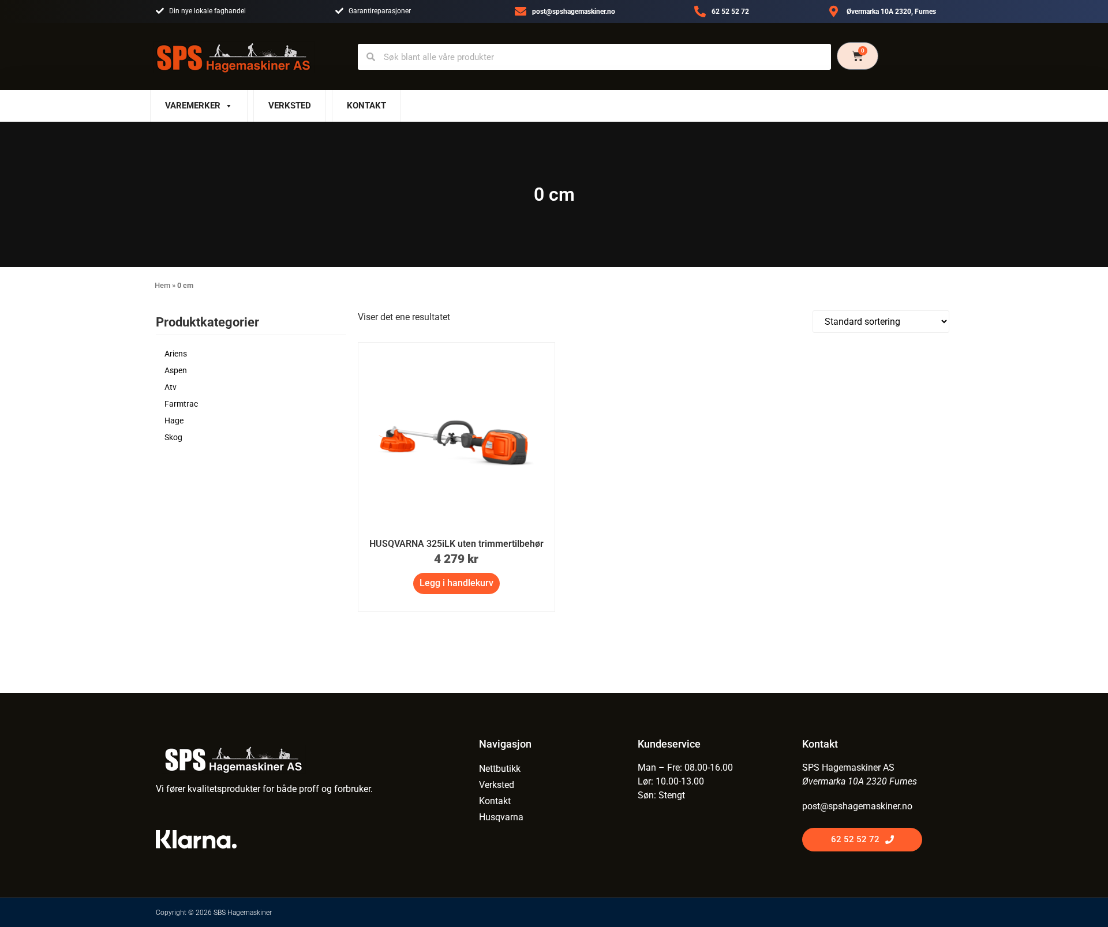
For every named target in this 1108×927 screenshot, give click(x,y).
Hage (174, 420)
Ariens (175, 353)
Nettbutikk (500, 768)
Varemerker (192, 105)
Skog (173, 437)
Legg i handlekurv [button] (456, 582)
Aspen (175, 370)
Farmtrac (181, 403)
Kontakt (366, 105)
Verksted (289, 105)
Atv (170, 387)
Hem (162, 285)
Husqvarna (501, 817)
